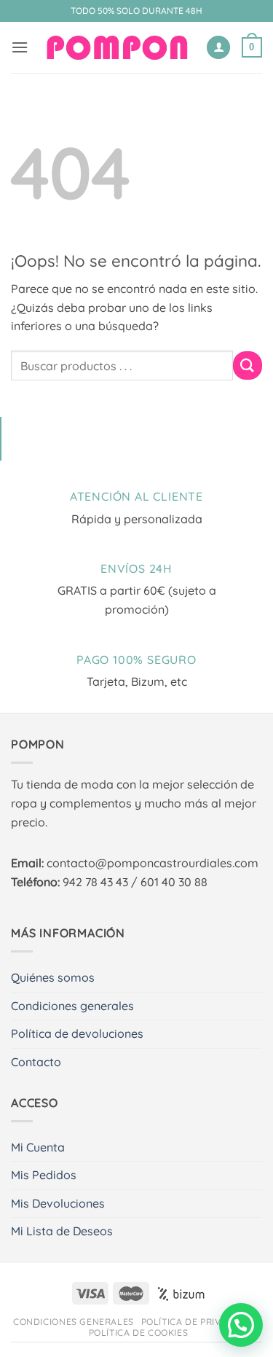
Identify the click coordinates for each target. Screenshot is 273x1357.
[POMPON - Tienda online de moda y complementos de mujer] (116, 47)
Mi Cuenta (38, 1147)
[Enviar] (247, 365)
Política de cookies (139, 1332)
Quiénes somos (53, 977)
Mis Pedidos (43, 1175)
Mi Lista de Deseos (62, 1231)
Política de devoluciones (77, 1033)
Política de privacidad (198, 1321)
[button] (19, 47)
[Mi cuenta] (218, 48)
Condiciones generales (72, 1005)
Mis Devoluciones (58, 1203)
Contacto (36, 1062)
